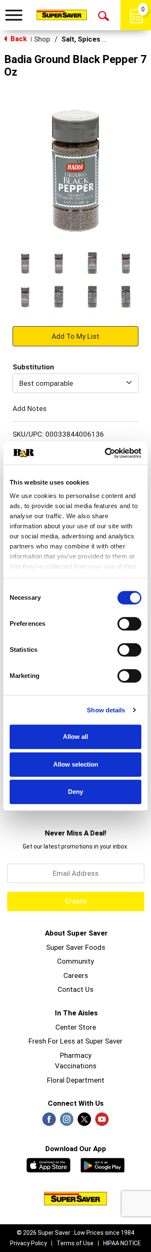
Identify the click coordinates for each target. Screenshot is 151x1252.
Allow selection (75, 764)
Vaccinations (75, 1066)
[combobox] (75, 383)
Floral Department (75, 1080)
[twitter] (84, 1122)
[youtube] (102, 1122)
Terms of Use (75, 1243)
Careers (75, 975)
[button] (25, 263)
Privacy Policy (28, 1243)
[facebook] (49, 1122)
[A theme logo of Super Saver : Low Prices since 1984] (61, 14)
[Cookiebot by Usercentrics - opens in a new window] (106, 453)
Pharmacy (75, 1055)
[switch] (129, 623)
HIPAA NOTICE (122, 1243)
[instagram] (66, 1122)
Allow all (75, 736)
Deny (75, 791)
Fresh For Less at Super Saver (75, 1041)
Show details (106, 710)
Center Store (75, 1027)
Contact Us (75, 989)
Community (75, 961)
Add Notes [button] (30, 408)
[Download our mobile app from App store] (48, 1164)
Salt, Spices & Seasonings (104, 39)
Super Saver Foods (75, 947)
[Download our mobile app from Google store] (103, 1164)
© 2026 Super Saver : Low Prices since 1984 (75, 1232)
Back (18, 38)
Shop (42, 39)
